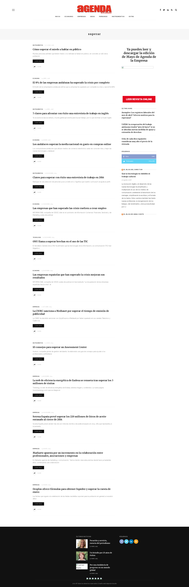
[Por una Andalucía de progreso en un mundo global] (82, 566)
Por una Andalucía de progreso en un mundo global (100, 567)
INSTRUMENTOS (118, 16)
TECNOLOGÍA (37, 237)
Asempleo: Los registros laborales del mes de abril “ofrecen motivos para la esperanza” (138, 115)
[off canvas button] (13, 10)
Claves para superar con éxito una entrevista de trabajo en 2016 (68, 177)
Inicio (57, 16)
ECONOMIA (69, 16)
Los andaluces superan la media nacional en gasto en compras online (72, 144)
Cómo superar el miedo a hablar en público (57, 49)
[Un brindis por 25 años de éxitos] (82, 556)
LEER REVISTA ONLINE (139, 99)
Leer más (38, 61)
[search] (176, 10)
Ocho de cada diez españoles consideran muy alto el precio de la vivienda (137, 141)
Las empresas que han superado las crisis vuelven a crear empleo (69, 208)
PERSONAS (103, 16)
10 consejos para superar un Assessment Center (60, 347)
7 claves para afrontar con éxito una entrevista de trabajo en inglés (71, 113)
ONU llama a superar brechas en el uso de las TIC (60, 241)
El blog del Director (133, 169)
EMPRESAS (82, 16)
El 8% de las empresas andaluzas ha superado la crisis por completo (71, 82)
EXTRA (131, 16)
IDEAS (92, 16)
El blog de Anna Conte (134, 214)
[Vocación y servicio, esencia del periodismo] (82, 543)
